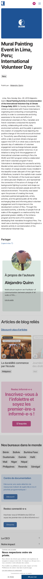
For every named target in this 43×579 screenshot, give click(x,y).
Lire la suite (9, 300)
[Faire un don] (34, 3)
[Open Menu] (39, 3)
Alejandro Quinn (16, 85)
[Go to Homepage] (3, 3)
